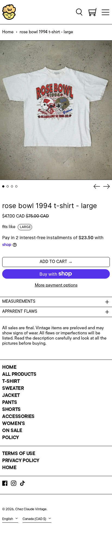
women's (13, 424)
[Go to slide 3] (12, 186)
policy (10, 438)
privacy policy (20, 461)
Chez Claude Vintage (30, 509)
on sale (12, 431)
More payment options (56, 285)
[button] (79, 11)
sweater (13, 388)
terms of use (18, 454)
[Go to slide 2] (8, 186)
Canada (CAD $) (35, 519)
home (9, 367)
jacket (11, 395)
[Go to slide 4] (16, 186)
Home (8, 32)
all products (19, 374)
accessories (18, 416)
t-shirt (11, 381)
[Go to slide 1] (3, 186)
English (8, 519)
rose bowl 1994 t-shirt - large (46, 32)
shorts (11, 409)
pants (9, 402)
